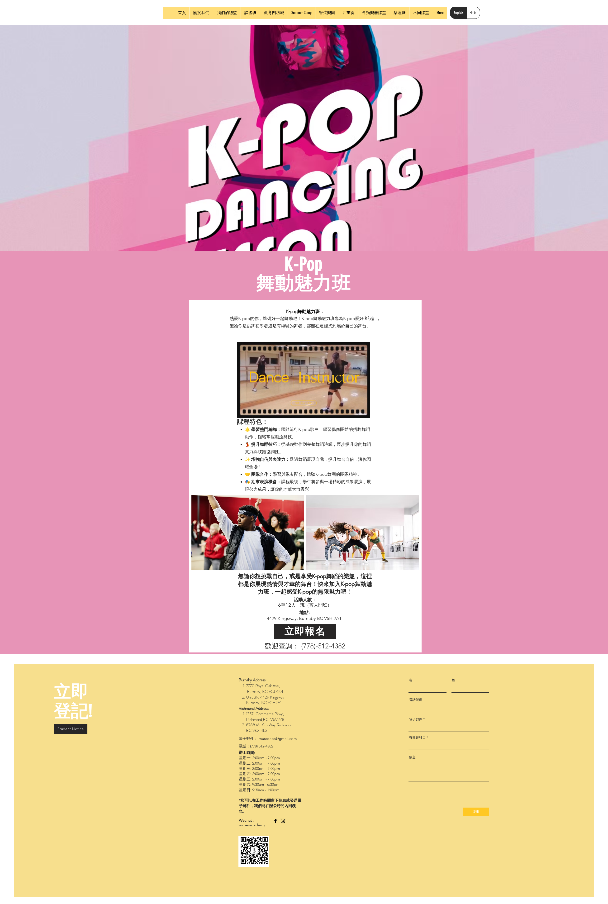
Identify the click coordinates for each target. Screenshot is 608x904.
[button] (364, 412)
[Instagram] (283, 821)
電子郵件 (415, 719)
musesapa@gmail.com (278, 738)
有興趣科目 (417, 737)
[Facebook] (275, 821)
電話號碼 (415, 699)
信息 (412, 757)
